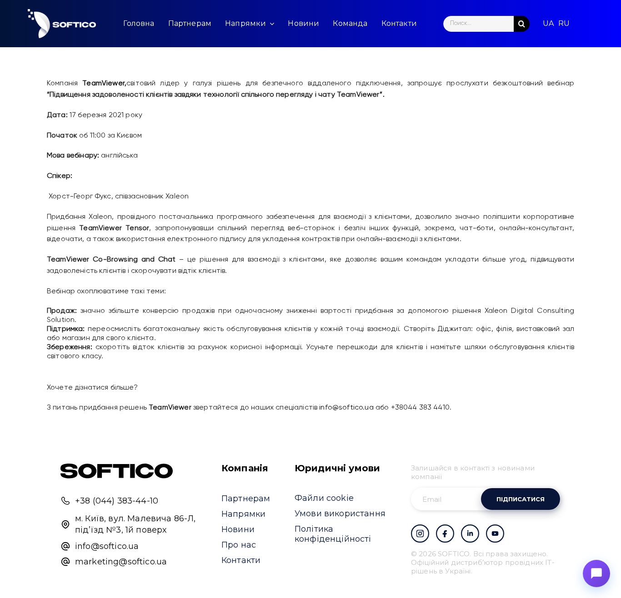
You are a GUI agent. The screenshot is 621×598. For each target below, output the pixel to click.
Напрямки (243, 514)
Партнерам (245, 499)
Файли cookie (324, 498)
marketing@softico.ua (121, 562)
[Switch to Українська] (548, 24)
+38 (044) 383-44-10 (116, 501)
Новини (238, 529)
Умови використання (340, 514)
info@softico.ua (346, 407)
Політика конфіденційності (333, 534)
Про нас (238, 545)
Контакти (240, 560)
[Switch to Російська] (564, 24)
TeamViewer (103, 83)
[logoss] (62, 23)
